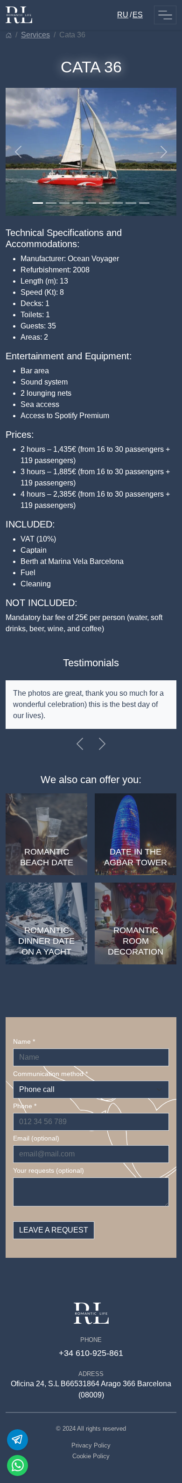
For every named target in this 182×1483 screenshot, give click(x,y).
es (138, 15)
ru (122, 15)
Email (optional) (36, 1138)
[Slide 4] (77, 203)
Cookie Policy (91, 1456)
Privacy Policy (91, 1445)
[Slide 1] (38, 203)
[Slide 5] (91, 203)
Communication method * (50, 1073)
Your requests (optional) (48, 1170)
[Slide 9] (144, 203)
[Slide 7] (117, 203)
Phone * (24, 1106)
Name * (24, 1041)
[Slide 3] (64, 203)
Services (35, 35)
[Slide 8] (131, 203)
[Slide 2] (51, 203)
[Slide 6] (104, 203)
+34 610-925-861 (91, 1353)
